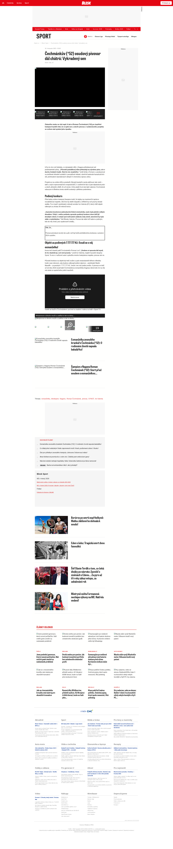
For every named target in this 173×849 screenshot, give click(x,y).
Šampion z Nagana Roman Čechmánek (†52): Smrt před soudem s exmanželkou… (86, 370)
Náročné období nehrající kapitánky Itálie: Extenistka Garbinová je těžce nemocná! (68, 461)
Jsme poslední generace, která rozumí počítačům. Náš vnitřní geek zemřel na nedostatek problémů (47, 658)
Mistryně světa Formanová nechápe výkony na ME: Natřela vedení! (87, 597)
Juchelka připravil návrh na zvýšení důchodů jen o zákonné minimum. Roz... (99, 760)
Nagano (62, 399)
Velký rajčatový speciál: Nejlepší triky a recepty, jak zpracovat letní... (125, 753)
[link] (10, 3)
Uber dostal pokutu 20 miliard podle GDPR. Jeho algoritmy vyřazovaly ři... (99, 753)
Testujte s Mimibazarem (93, 797)
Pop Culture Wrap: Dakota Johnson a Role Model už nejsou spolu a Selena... (73, 781)
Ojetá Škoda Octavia (66, 814)
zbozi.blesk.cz (64, 804)
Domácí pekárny (132, 748)
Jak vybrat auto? (65, 816)
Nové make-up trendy (94, 725)
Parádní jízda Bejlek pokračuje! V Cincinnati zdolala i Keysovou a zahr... (71, 733)
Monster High (91, 799)
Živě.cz (38, 651)
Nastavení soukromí (118, 830)
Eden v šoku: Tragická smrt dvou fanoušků (88, 544)
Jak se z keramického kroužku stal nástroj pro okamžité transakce (45, 692)
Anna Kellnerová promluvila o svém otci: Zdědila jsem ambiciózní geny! (64, 457)
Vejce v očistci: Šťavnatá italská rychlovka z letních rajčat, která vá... (124, 760)
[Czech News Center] (90, 711)
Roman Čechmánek (74, 399)
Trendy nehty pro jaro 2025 (103, 724)
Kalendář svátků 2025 (50, 724)
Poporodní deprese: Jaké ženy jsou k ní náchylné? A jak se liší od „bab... (97, 779)
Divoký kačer (48, 772)
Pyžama (90, 804)
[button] (40, 29)
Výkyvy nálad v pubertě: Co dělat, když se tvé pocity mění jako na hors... (125, 777)
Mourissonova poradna (120, 772)
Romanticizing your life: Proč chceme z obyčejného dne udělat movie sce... (70, 778)
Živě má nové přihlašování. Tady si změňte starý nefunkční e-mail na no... (125, 780)
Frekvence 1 (117, 803)
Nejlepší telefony (80, 748)
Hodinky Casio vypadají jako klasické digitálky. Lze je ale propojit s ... (72, 753)
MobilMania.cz (92, 651)
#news (77, 772)
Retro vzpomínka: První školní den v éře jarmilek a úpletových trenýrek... (125, 731)
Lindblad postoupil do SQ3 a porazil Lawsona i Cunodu (46, 753)
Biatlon (72, 724)
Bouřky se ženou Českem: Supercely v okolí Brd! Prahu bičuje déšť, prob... (47, 732)
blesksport (55, 399)
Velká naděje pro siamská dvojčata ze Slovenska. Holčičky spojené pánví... (126, 734)
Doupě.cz (117, 687)
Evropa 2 (116, 804)
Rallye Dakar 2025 (50, 748)
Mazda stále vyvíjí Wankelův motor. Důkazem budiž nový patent (125, 657)
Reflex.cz (91, 687)
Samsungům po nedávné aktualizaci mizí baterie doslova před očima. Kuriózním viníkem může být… (97, 659)
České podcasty (118, 799)
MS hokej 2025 (65, 724)
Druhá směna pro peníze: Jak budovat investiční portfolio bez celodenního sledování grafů (73, 658)
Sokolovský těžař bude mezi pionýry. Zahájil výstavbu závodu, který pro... (98, 756)
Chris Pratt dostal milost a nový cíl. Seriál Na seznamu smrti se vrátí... (72, 760)
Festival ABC (117, 773)
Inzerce (82, 825)
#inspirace (64, 772)
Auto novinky (118, 651)
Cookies (110, 830)
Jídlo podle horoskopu (120, 750)
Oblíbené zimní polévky (120, 748)
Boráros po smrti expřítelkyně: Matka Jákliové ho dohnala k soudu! (87, 521)
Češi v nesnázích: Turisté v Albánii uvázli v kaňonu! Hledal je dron (98, 732)
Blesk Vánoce (39, 724)
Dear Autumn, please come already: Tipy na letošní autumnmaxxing (71, 775)
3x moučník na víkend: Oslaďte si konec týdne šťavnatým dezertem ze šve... (125, 756)
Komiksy (130, 772)
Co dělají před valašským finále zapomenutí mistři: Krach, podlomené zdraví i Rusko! (69, 448)
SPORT (43, 36)
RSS (92, 825)
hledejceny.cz (64, 797)
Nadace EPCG (92, 750)
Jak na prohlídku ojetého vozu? (68, 806)
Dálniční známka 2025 (41, 750)
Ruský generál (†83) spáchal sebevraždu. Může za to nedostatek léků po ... (47, 735)
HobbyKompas (64, 808)
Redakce (87, 825)
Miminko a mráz (118, 725)
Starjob (115, 797)
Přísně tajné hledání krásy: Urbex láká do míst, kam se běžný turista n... (46, 783)
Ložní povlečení (91, 812)
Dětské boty (90, 810)
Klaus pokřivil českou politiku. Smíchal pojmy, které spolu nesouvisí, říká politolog (98, 694)
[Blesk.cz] (86, 3)
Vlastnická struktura (128, 830)
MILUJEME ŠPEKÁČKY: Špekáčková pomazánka (126, 736)
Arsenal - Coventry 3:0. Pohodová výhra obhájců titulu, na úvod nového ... (73, 727)
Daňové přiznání (92, 748)
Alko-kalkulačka (40, 748)
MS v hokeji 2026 (43, 478)
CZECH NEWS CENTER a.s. (87, 829)
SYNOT (91, 399)
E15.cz (64, 687)
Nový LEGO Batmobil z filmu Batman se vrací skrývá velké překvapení (125, 783)
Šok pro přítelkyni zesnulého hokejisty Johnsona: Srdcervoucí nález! (63, 453)
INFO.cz (37, 725)
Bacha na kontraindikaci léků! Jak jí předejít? (61, 465)
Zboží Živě (63, 799)
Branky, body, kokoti (47, 797)
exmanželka (45, 399)
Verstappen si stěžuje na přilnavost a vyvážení (46, 756)
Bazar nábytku (91, 814)
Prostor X (38, 797)
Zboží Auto (63, 812)
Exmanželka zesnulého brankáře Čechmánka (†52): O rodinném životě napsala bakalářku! (86, 344)
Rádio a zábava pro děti (119, 801)
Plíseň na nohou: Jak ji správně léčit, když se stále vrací (98, 782)
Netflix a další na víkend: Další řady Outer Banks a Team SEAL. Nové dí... (73, 756)
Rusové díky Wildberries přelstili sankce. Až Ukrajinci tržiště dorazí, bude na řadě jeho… (73, 694)
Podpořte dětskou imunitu (95, 772)
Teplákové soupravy (92, 808)
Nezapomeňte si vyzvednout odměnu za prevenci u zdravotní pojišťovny (100, 785)
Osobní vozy (64, 801)
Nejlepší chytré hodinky (68, 748)
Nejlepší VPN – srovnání (69, 750)
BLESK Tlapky (39, 772)
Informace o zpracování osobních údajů (97, 830)
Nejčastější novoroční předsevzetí (123, 724)
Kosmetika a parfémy (93, 806)
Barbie (89, 801)
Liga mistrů (78, 724)
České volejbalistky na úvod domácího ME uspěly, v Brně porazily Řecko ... (71, 730)
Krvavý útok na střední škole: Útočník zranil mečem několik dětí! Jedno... (45, 729)
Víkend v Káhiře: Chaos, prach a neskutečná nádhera (46, 777)
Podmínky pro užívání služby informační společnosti (74, 830)
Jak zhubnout (91, 724)
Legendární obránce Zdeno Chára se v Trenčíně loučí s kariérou (47, 802)
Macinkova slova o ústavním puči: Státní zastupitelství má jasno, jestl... (97, 735)
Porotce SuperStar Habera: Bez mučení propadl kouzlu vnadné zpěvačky (99, 729)
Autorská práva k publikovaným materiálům (50, 830)
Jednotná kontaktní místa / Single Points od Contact (86, 831)
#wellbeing (71, 772)
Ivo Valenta (99, 399)
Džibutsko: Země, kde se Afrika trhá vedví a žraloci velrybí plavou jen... (45, 780)
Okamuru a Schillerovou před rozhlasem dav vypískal (46, 809)
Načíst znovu (75, 297)
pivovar (84, 399)
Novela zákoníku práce (104, 748)
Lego (89, 803)
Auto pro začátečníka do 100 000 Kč (70, 810)
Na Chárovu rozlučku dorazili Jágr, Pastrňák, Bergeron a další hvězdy (46, 806)
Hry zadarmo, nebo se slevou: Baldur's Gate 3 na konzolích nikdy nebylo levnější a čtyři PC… (125, 694)
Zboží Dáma (64, 803)
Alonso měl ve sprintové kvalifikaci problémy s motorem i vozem (46, 758)
